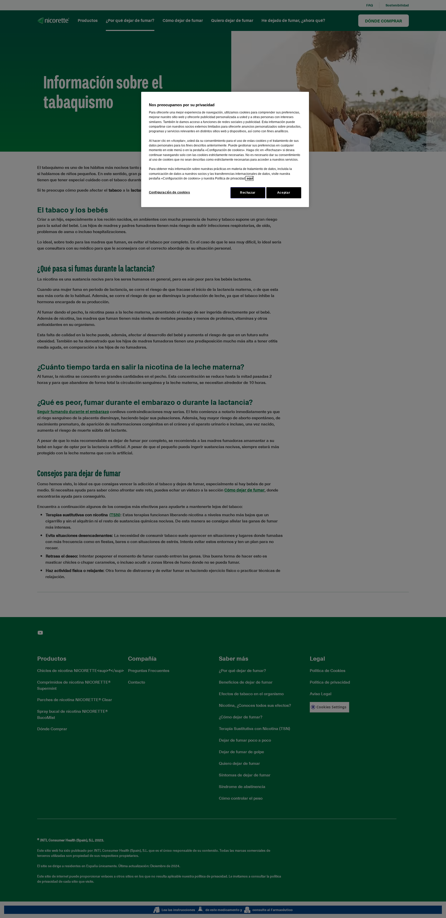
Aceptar (283, 192)
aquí (249, 178)
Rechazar (248, 192)
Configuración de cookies (169, 192)
